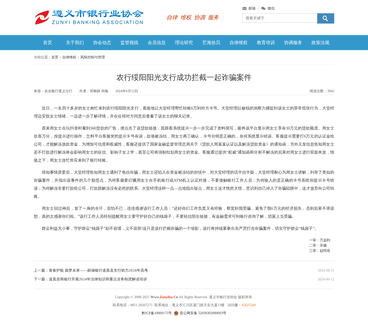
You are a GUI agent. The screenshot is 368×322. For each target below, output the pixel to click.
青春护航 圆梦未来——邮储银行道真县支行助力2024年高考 (98, 270)
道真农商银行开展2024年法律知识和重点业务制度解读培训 (98, 279)
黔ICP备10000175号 (157, 313)
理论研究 (184, 42)
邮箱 (252, 8)
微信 (271, 8)
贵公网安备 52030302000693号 (202, 313)
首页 (47, 42)
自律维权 (239, 42)
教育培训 (266, 42)
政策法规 (320, 42)
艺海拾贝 (211, 42)
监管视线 (129, 42)
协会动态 (102, 42)
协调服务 (293, 42)
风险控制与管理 (92, 57)
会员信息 (157, 42)
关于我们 (75, 42)
